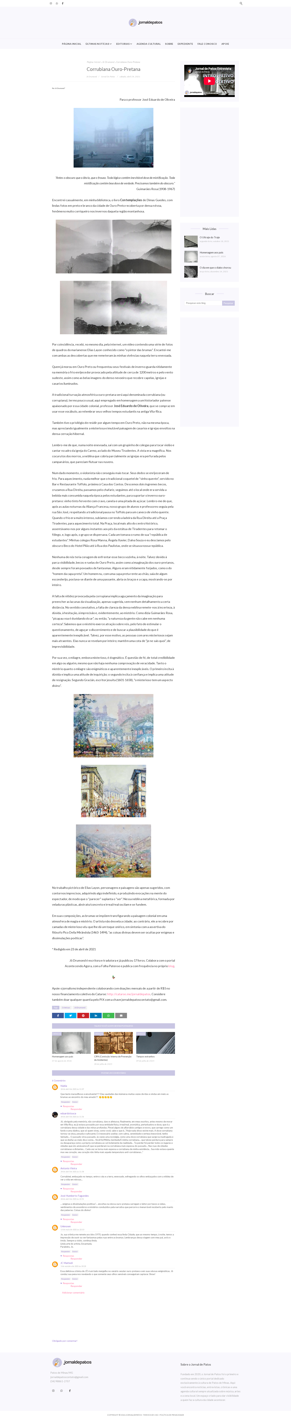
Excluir (75, 1102)
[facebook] (62, 3)
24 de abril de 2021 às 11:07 (72, 1089)
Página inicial (93, 62)
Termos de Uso (150, 1415)
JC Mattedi (66, 1262)
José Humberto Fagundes (74, 1195)
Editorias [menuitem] (123, 43)
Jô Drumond (108, 62)
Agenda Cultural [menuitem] (149, 43)
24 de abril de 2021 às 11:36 (72, 1117)
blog (171, 966)
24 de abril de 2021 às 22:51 (72, 1199)
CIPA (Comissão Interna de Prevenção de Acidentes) (113, 1058)
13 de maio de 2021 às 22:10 (72, 1229)
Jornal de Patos (108, 76)
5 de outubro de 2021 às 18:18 (73, 1266)
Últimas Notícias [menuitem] (97, 43)
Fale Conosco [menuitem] (207, 43)
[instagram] (51, 3)
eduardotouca (68, 1113)
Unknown (65, 1226)
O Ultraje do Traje (210, 237)
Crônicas (66, 1007)
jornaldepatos (134, 1415)
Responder (65, 1102)
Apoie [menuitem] (225, 43)
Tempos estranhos (145, 1056)
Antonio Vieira (68, 1168)
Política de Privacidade (172, 1415)
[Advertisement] (209, 162)
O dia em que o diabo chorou (215, 267)
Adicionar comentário (73, 1292)
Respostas (68, 1106)
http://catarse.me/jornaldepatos (128, 994)
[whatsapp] (57, 3)
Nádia (63, 1085)
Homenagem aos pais (62, 1056)
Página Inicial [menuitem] (71, 43)
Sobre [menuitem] (169, 43)
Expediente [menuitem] (185, 43)
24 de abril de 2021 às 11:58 (72, 1171)
